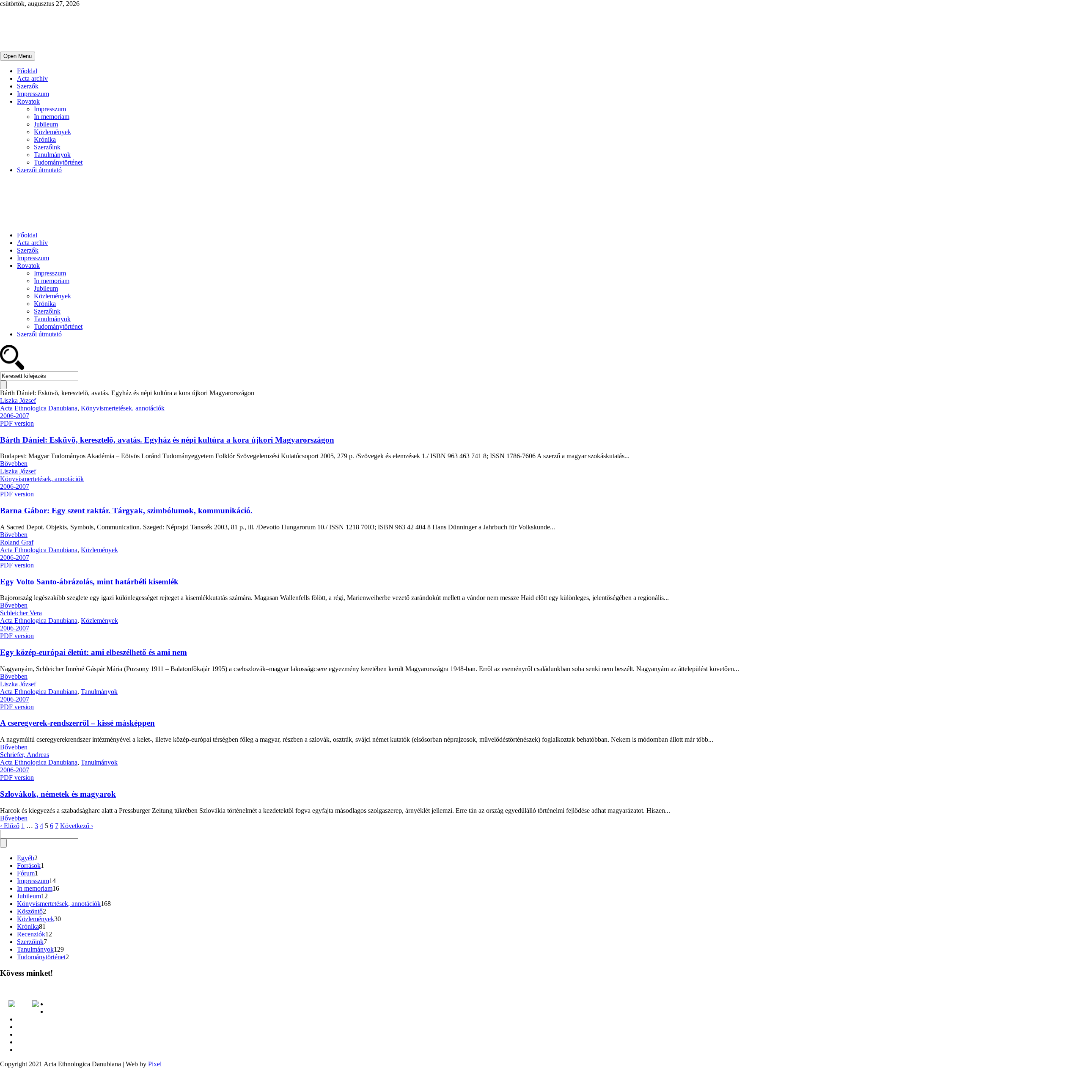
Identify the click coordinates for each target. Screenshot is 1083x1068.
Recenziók (31, 934)
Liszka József (18, 400)
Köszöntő (30, 911)
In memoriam (51, 116)
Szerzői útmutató (39, 169)
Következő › (76, 825)
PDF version (17, 423)
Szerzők (27, 86)
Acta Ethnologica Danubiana (38, 408)
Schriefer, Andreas (24, 754)
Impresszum (33, 93)
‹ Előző (9, 825)
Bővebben (13, 463)
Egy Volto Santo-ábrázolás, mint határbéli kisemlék (89, 581)
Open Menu (17, 56)
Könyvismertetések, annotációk (123, 408)
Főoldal (27, 70)
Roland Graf (16, 542)
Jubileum (46, 124)
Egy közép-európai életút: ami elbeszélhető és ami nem (93, 652)
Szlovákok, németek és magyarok (58, 794)
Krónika (45, 139)
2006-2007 (14, 415)
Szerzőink (47, 147)
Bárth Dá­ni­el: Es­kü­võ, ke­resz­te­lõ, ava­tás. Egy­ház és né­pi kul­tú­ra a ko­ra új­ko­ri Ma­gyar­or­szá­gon (167, 439)
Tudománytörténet (58, 162)
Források (29, 865)
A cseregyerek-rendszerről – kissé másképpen (77, 722)
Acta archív (32, 78)
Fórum (26, 873)
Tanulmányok (52, 154)
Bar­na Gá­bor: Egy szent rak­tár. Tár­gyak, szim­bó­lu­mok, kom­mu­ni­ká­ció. (126, 510)
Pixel (155, 1064)
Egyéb (25, 858)
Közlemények (52, 131)
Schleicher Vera (21, 613)
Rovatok (28, 101)
